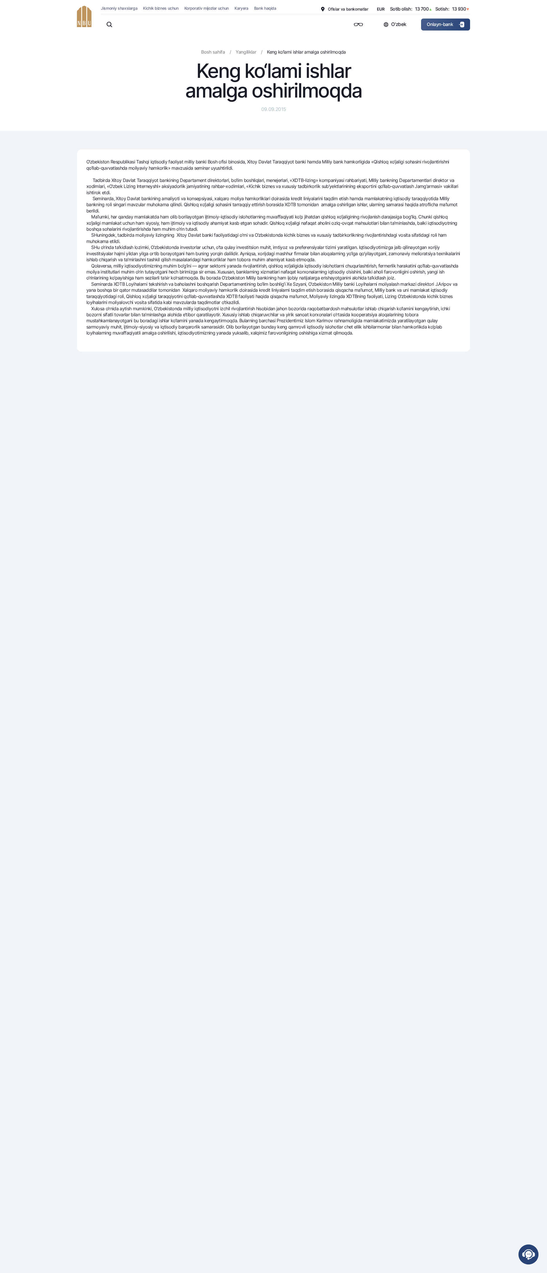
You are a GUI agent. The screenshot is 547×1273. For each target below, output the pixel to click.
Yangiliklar (246, 52)
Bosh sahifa (213, 52)
